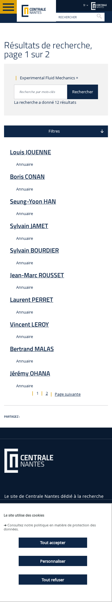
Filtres (54, 131)
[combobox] (41, 92)
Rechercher (82, 91)
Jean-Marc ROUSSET (37, 275)
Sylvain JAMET (29, 226)
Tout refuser (53, 579)
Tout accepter (52, 542)
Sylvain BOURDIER (34, 250)
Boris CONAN (27, 176)
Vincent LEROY (29, 324)
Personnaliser (52, 561)
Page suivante (68, 394)
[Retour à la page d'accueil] (36, 11)
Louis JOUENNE (30, 152)
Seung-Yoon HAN (33, 201)
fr (84, 5)
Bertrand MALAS (32, 349)
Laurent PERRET (31, 299)
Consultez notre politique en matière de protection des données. (50, 527)
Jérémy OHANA (30, 373)
